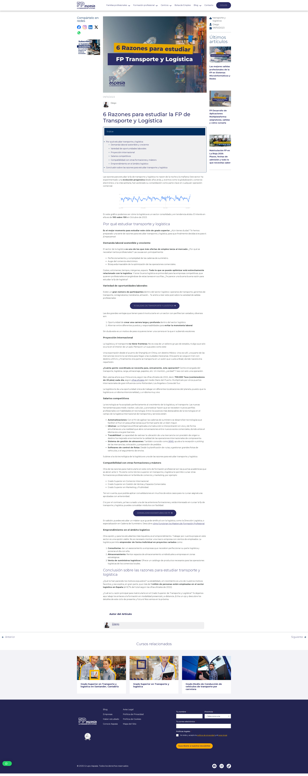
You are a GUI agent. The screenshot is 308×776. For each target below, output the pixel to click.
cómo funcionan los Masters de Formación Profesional (179, 523)
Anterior (10, 637)
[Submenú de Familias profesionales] (129, 5)
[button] (7, 763)
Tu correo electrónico (186, 721)
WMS (171, 441)
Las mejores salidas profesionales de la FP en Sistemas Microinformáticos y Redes (219, 72)
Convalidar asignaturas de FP (153, 513)
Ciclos (223, 5)
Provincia (209, 712)
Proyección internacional (123, 152)
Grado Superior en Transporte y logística (151, 685)
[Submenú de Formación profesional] (157, 5)
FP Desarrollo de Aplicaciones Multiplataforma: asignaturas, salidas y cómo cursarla (219, 116)
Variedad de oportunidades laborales (128, 148)
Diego (216, 24)
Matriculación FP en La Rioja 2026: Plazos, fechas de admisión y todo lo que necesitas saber (220, 156)
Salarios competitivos (121, 156)
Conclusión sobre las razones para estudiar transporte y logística (136, 167)
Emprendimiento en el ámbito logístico (129, 164)
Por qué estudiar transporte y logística (124, 142)
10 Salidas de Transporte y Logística (153, 305)
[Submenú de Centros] (170, 5)
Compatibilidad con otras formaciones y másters (133, 160)
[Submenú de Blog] (200, 5)
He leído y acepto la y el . (203, 735)
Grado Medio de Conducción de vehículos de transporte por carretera (204, 687)
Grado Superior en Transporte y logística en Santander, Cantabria (100, 685)
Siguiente (297, 637)
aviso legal (222, 735)
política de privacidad (206, 735)
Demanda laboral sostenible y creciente (130, 145)
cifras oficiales (138, 380)
